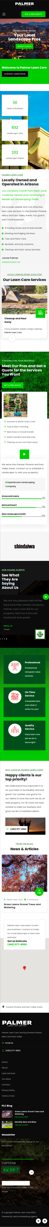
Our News (6, 1079)
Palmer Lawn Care (22, 1212)
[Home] (24, 4)
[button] (24, 968)
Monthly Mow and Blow (25, 1122)
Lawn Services (8, 1073)
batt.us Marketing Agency (25, 1216)
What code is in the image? (15, 1178)
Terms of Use (8, 1096)
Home (4, 1062)
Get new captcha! (3, 1175)
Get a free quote (33, 14)
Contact (6, 1084)
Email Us (9, 1043)
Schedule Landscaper (15, 74)
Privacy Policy (8, 1090)
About (5, 1067)
